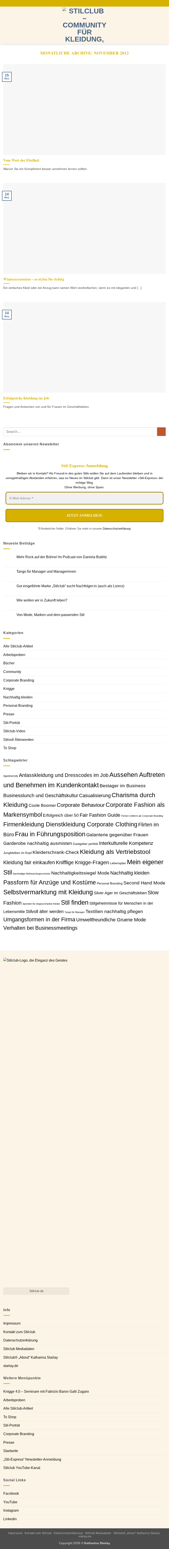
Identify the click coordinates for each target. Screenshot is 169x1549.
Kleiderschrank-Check (56, 852)
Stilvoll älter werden (45, 911)
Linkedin (10, 1519)
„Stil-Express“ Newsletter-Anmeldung (32, 1459)
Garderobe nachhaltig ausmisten (37, 843)
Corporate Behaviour (81, 805)
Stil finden (74, 902)
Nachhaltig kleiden (18, 697)
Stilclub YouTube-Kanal (21, 1468)
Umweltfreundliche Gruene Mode (111, 919)
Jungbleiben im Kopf (17, 853)
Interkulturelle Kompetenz (126, 843)
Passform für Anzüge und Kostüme (49, 882)
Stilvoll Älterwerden (18, 740)
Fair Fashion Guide (100, 815)
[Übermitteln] (161, 431)
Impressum (11, 1323)
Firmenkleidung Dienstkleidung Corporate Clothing (70, 824)
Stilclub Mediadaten (18, 1349)
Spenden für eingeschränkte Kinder (41, 903)
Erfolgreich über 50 (61, 815)
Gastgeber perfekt (85, 844)
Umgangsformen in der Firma (39, 919)
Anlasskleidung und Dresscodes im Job (63, 775)
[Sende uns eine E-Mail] (82, 3)
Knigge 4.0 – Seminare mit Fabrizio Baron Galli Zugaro (46, 1391)
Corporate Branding (18, 680)
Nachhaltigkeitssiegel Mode (80, 872)
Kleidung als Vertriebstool (115, 851)
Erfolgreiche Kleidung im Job (26, 398)
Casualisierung (95, 795)
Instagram (11, 1510)
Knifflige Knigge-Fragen (82, 862)
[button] (6, 25)
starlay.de (10, 1366)
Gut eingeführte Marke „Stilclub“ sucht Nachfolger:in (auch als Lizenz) (70, 586)
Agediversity (10, 776)
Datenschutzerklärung (116, 528)
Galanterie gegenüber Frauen (117, 834)
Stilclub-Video (14, 731)
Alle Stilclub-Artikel (18, 646)
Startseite (10, 1451)
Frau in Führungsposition (50, 834)
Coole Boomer (42, 805)
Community (12, 672)
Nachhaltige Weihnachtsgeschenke (31, 873)
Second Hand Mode (144, 882)
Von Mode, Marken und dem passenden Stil (50, 615)
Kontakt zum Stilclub (19, 1332)
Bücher (9, 663)
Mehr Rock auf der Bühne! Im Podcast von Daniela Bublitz (62, 557)
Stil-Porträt (11, 723)
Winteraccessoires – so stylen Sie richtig (33, 279)
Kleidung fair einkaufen (29, 862)
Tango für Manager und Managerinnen (46, 571)
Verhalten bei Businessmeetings (40, 928)
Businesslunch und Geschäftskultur (40, 795)
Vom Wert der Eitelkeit (21, 160)
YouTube (10, 1502)
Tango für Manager (74, 912)
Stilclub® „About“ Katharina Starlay (30, 1357)
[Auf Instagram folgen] (78, 3)
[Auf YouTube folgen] (91, 3)
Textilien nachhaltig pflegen (114, 911)
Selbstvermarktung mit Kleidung (48, 892)
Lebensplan (118, 863)
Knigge (9, 689)
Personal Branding (18, 705)
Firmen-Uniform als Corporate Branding (142, 816)
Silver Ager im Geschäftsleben (120, 893)
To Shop (9, 748)
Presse (8, 714)
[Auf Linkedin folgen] (86, 3)
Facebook (11, 1493)
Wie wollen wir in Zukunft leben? (42, 600)
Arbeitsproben (14, 655)
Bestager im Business (123, 785)
